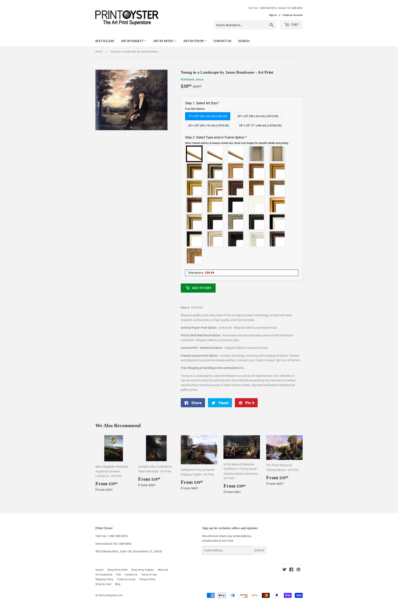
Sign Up (259, 550)
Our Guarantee (103, 574)
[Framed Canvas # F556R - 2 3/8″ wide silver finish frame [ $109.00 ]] (236, 221)
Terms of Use (149, 574)
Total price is (201, 272)
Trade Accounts (126, 579)
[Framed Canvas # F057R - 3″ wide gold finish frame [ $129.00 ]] (194, 187)
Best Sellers (104, 41)
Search (244, 41)
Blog (117, 584)
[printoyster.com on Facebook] (291, 570)
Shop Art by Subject (142, 569)
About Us (163, 569)
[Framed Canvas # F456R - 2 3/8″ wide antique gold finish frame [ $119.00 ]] (236, 170)
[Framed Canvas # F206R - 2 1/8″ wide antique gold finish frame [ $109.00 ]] (256, 187)
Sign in (273, 15)
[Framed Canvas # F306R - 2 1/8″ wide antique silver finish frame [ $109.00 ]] (277, 187)
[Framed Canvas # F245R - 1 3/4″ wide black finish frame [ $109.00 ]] (236, 204)
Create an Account (292, 15)
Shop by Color (103, 584)
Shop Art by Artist (117, 569)
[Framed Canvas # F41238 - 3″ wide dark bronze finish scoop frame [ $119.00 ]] (277, 238)
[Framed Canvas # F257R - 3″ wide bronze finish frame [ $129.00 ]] (277, 170)
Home (98, 51)
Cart (294, 24)
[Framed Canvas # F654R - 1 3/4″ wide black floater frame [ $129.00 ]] (236, 238)
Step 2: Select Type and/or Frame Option (237, 140)
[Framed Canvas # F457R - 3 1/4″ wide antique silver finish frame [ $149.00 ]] (194, 221)
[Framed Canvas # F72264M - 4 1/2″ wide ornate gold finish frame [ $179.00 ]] (194, 255)
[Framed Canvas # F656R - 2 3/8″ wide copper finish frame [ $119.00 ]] (256, 170)
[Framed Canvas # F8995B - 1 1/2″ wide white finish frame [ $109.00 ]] (256, 204)
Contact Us (222, 41)
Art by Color (193, 41)
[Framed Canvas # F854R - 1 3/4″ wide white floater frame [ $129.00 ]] (256, 238)
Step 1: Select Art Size (202, 105)
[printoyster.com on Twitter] (284, 570)
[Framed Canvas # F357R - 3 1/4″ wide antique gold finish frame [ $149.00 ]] (277, 204)
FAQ (118, 574)
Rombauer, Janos (192, 79)
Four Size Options (195, 108)
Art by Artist (163, 41)
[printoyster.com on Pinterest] (298, 570)
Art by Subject (132, 41)
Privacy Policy (147, 579)
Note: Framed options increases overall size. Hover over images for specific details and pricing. (237, 143)
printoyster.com (113, 595)
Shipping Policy (104, 579)
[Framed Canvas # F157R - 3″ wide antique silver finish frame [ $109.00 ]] (215, 187)
